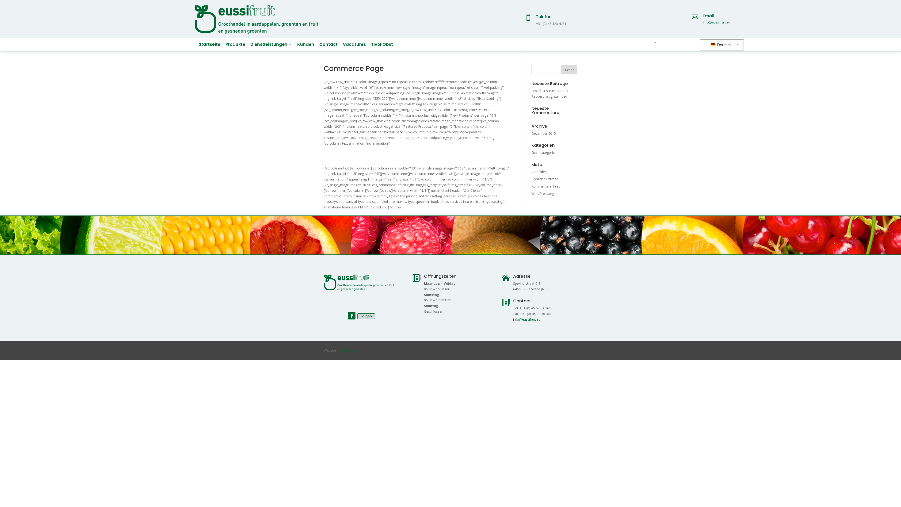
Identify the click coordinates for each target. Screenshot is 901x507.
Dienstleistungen (268, 45)
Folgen (366, 316)
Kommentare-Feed (545, 186)
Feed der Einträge (544, 179)
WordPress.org (542, 193)
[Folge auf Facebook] (655, 44)
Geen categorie (543, 152)
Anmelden (539, 171)
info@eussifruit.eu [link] (526, 319)
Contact (328, 45)
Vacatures (354, 45)
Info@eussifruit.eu (716, 22)
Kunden (305, 45)
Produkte (235, 45)
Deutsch (724, 44)
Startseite (209, 45)
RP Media (346, 350)
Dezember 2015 (543, 133)
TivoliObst (382, 45)
